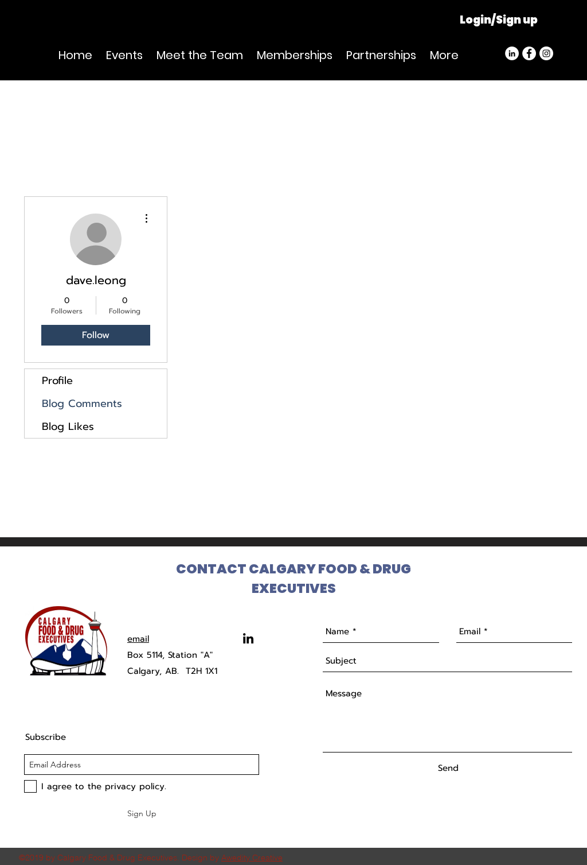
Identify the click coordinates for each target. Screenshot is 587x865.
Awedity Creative (252, 857)
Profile (57, 381)
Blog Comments (82, 403)
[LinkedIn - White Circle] (512, 53)
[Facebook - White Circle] (529, 53)
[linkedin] (248, 638)
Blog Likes (68, 426)
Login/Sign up (499, 20)
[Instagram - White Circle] (546, 53)
